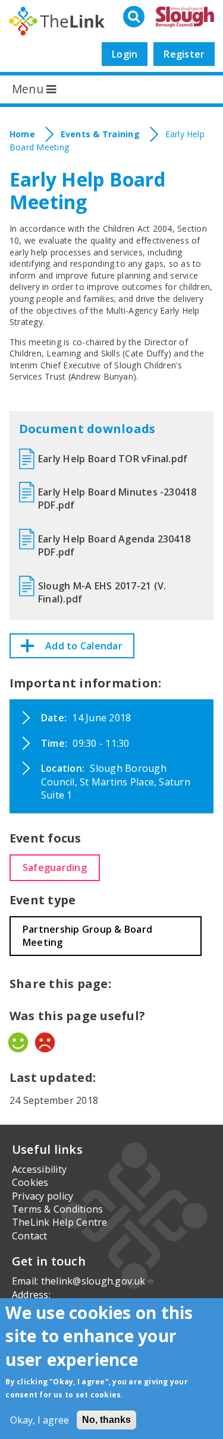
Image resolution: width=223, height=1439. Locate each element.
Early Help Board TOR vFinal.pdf (112, 458)
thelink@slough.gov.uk (93, 1280)
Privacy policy (42, 1196)
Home (22, 134)
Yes (18, 1042)
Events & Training (100, 134)
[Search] (135, 17)
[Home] (57, 21)
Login (124, 54)
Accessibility (39, 1169)
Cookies (30, 1182)
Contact (30, 1235)
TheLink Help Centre (60, 1222)
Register (184, 54)
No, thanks (106, 1420)
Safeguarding (55, 867)
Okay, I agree (39, 1420)
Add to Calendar (84, 645)
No (44, 1042)
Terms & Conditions (57, 1209)
